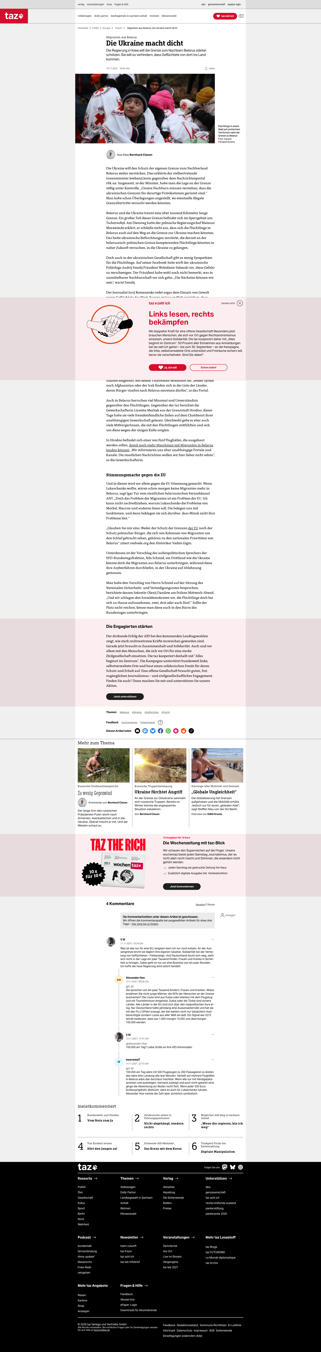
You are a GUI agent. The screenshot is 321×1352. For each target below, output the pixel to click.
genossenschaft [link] (216, 4)
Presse (167, 1208)
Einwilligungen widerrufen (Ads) (182, 1336)
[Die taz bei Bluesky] (232, 1168)
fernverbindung (87, 1251)
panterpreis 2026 (216, 1213)
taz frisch (126, 1251)
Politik (95, 28)
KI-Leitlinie (234, 1325)
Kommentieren (130, 722)
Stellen (167, 1203)
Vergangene (170, 1262)
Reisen (82, 1295)
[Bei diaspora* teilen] (176, 730)
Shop (81, 1306)
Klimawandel (128, 1213)
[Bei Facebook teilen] (160, 730)
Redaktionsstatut (188, 1325)
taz (88, 1167)
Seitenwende (224, 1330)
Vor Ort (167, 1251)
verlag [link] (81, 4)
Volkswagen (127, 1187)
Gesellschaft (85, 1197)
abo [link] (203, 4)
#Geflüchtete (152, 712)
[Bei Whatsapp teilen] (168, 730)
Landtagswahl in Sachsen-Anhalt (136, 1200)
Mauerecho (85, 1262)
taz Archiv (212, 1263)
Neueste (200, 904)
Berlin (81, 1213)
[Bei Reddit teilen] (183, 730)
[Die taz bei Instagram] (240, 1168)
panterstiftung (215, 1208)
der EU (193, 528)
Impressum (201, 1330)
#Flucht (166, 712)
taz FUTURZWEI (215, 1252)
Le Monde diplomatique (221, 1257)
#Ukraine (137, 712)
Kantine (82, 1300)
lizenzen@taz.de (102, 1330)
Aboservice (127, 1299)
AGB (212, 1330)
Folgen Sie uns (212, 1167)
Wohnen (125, 1208)
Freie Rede (84, 1267)
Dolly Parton (128, 1192)
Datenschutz (185, 1330)
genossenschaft (216, 1192)
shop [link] (109, 4)
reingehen (84, 1272)
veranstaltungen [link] (95, 4)
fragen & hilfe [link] (121, 4)
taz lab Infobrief (130, 1262)
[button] (241, 16)
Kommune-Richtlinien (213, 1325)
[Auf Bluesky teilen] (152, 730)
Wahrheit (83, 1224)
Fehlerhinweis (147, 722)
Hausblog (169, 1192)
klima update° (86, 1256)
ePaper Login (128, 1305)
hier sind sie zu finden (145, 924)
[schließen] (240, 303)
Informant (169, 1330)
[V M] (110, 941)
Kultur (81, 1203)
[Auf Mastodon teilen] (145, 730)
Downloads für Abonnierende (138, 1310)
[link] (85, 16)
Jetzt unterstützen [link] (125, 696)
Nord (81, 1219)
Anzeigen (83, 1311)
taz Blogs (211, 1247)
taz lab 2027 (170, 1267)
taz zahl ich (212, 1197)
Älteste (211, 904)
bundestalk (85, 1246)
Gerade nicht (228, 303)
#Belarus (125, 712)
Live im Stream (172, 1256)
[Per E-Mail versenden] (137, 730)
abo (208, 1187)
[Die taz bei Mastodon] (225, 1168)
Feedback (126, 1294)
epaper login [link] (234, 4)
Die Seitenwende (173, 1197)
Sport (81, 1208)
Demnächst (170, 1246)
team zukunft (128, 1246)
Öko (80, 1192)
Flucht (118, 28)
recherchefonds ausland (221, 1203)
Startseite (83, 28)
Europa (106, 28)
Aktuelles (169, 1187)
